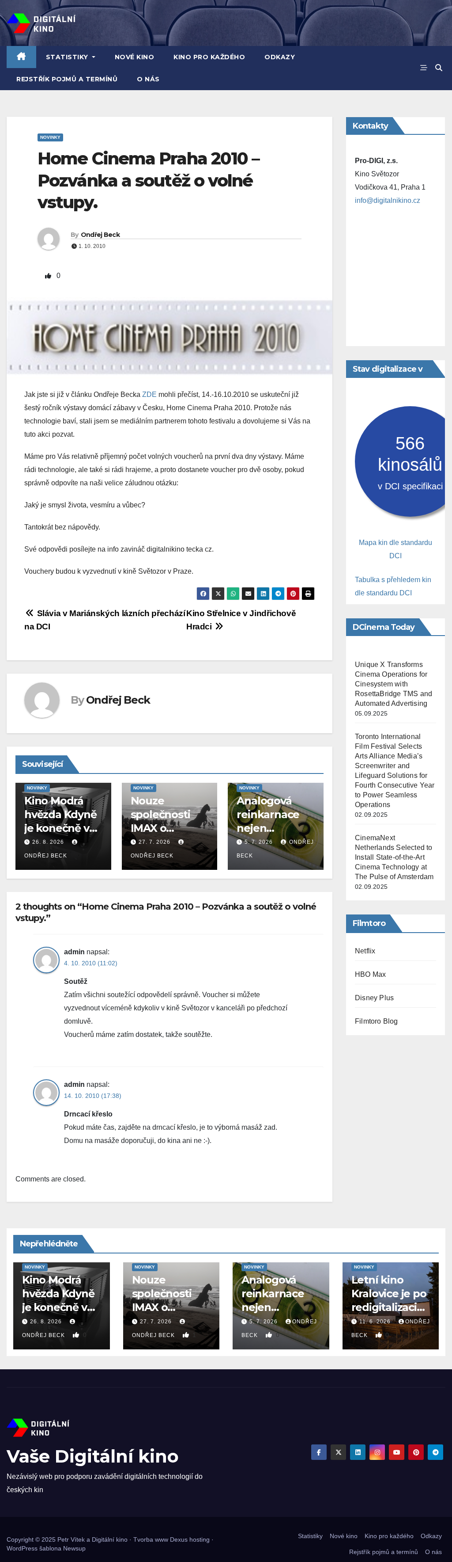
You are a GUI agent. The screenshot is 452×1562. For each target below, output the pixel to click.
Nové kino (134, 57)
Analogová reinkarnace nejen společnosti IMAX (268, 828)
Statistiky (68, 57)
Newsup (74, 1548)
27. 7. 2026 (154, 842)
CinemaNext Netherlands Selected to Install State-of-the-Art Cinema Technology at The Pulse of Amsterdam (394, 857)
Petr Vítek (71, 1539)
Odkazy (279, 57)
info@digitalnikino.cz (387, 200)
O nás (148, 79)
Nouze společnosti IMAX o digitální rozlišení (160, 828)
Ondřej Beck (100, 235)
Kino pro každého (209, 57)
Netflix (365, 951)
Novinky (50, 137)
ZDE (149, 394)
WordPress (22, 1548)
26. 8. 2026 (48, 842)
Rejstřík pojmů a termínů (66, 79)
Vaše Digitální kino (93, 1456)
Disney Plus (374, 998)
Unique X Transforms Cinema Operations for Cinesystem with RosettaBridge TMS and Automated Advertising (393, 684)
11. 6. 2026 (375, 1321)
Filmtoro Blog (376, 1021)
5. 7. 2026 (259, 842)
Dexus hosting (190, 1539)
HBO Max (370, 974)
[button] (438, 68)
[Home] (21, 57)
